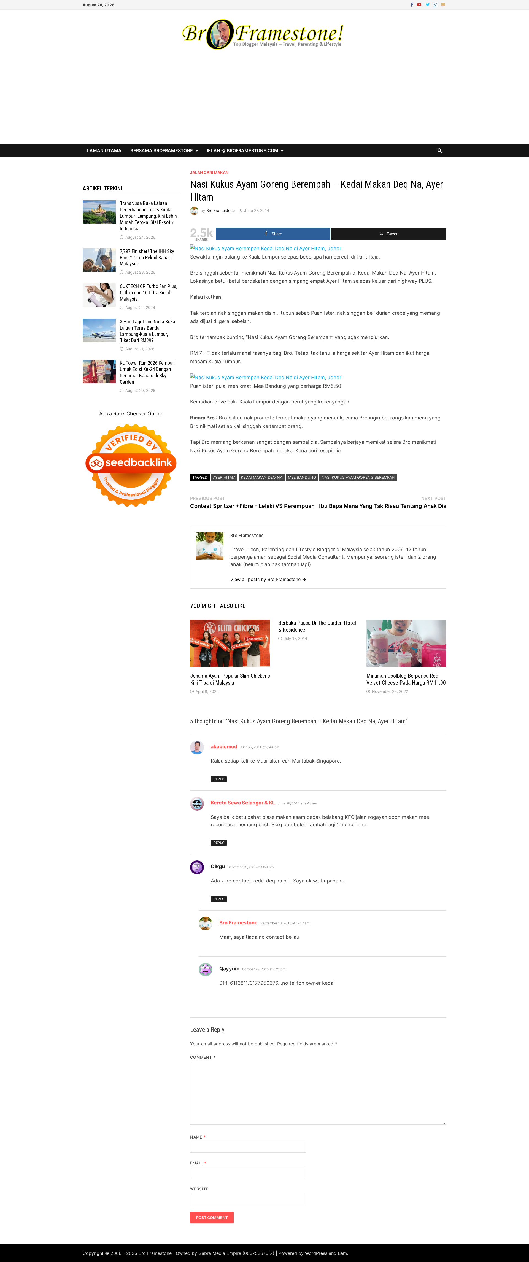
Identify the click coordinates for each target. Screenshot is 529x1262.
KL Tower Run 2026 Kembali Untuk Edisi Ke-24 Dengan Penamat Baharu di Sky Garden (147, 372)
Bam (342, 1253)
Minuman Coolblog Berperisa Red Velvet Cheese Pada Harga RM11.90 (406, 679)
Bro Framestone (220, 210)
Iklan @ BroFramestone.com (242, 150)
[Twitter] (428, 4)
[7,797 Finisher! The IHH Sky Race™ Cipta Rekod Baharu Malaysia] (99, 252)
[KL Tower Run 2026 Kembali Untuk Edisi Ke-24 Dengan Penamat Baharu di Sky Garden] (99, 364)
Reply (219, 779)
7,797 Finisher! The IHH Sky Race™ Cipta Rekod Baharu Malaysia (147, 257)
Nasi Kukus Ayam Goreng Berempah (358, 477)
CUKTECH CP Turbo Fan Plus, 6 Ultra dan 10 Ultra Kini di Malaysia (148, 292)
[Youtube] (420, 4)
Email (198, 1163)
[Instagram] (436, 4)
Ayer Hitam (224, 477)
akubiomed (224, 746)
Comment (203, 1057)
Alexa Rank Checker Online (130, 413)
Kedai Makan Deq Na (261, 477)
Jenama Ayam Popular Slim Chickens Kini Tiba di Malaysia (230, 679)
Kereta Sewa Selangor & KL (243, 803)
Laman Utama (104, 150)
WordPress (316, 1253)
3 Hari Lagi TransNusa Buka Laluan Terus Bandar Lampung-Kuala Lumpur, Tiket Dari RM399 (147, 331)
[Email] (443, 4)
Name (198, 1137)
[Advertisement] (264, 102)
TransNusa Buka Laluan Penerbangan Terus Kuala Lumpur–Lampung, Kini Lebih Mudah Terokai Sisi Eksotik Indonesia (148, 215)
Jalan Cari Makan (209, 172)
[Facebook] (412, 4)
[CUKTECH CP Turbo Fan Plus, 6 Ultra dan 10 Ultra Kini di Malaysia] (99, 287)
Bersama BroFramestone (161, 150)
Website (199, 1188)
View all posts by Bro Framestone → (268, 579)
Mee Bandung (302, 477)
